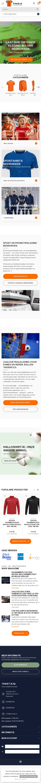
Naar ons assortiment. (20, 403)
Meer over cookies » (21, 779)
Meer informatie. (20, 276)
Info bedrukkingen (20, 409)
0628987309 (10, 702)
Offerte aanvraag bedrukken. (20, 283)
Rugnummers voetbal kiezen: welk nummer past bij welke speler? (24, 574)
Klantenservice (20, 665)
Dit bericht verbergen (28, 776)
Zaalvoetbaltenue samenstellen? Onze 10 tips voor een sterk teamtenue (25, 594)
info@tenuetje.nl (11, 714)
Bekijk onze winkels (20, 672)
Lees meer (15, 588)
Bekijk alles (19, 633)
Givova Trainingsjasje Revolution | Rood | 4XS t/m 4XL (12, 523)
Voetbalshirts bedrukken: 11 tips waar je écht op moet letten (25, 613)
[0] (38, 3)
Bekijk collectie (19, 541)
